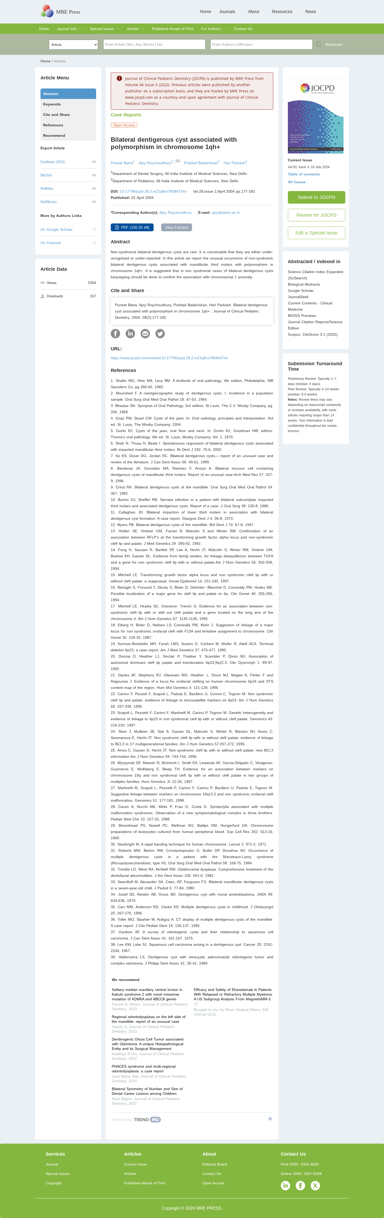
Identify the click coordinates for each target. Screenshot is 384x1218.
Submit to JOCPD (316, 197)
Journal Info (67, 29)
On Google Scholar (56, 229)
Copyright (54, 1183)
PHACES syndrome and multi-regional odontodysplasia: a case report (144, 1068)
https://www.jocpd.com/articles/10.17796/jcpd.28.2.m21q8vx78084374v (169, 358)
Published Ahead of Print (172, 29)
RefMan (47, 188)
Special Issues (102, 29)
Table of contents (304, 174)
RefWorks (48, 202)
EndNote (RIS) (52, 162)
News (310, 11)
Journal (52, 1164)
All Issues (297, 182)
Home (205, 11)
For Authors (211, 29)
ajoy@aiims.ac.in (226, 212)
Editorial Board (214, 1164)
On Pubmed (50, 243)
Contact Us (243, 29)
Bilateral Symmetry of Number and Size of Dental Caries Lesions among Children (147, 1091)
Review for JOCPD (316, 215)
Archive (130, 1174)
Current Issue (135, 1164)
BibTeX (46, 175)
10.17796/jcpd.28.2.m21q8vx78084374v (153, 191)
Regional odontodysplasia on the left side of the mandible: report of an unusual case (148, 1019)
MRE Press (68, 12)
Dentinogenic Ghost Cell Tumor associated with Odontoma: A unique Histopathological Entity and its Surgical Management (147, 1044)
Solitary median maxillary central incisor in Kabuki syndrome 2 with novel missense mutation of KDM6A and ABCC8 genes (147, 994)
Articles (133, 29)
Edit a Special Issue (316, 232)
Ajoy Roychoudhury (175, 212)
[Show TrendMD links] (270, 1119)
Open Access (213, 1183)
